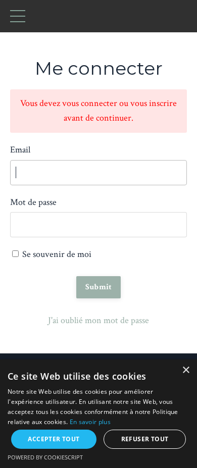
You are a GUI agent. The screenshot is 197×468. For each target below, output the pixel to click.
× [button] (185, 370)
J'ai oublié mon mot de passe (98, 320)
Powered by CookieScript (45, 457)
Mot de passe (33, 202)
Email (20, 149)
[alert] (98, 413)
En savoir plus (90, 422)
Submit (98, 287)
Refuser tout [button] (145, 439)
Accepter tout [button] (53, 439)
